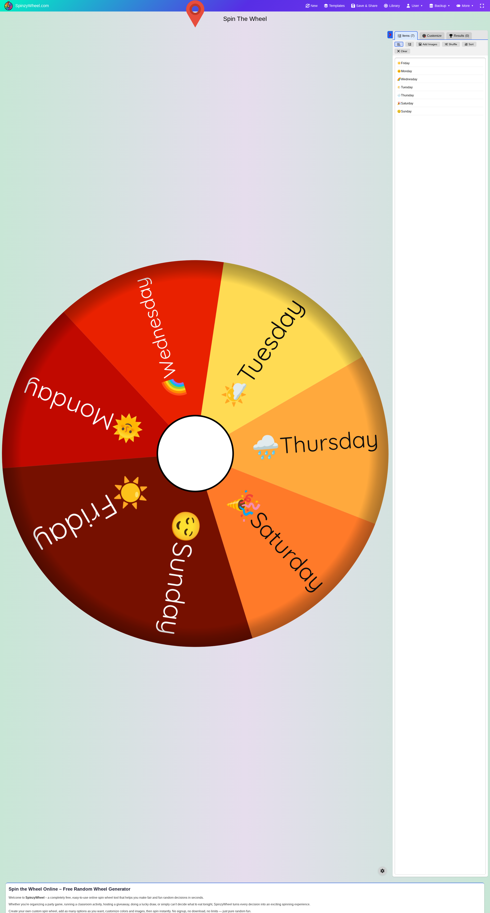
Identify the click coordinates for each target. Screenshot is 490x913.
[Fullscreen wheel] (482, 5)
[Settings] (382, 871)
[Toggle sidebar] (390, 34)
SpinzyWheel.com (32, 5)
